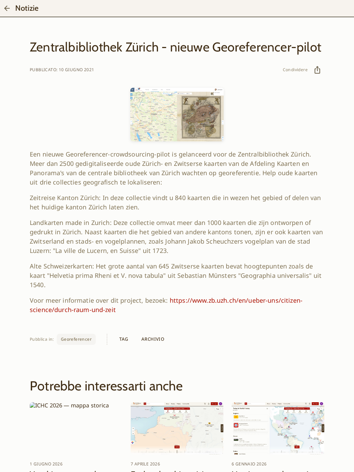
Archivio (152, 339)
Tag (123, 339)
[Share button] (317, 70)
